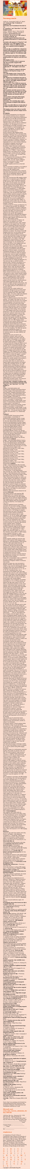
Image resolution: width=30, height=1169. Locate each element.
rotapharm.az (7, 1132)
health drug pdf (13, 7)
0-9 (6, 1166)
